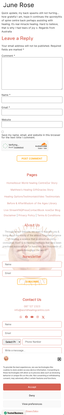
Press (25, 210)
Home (10, 182)
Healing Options (13, 196)
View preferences (32, 404)
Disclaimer (10, 215)
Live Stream (11, 210)
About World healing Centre (30, 182)
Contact (33, 210)
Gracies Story (45, 189)
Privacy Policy (32, 411)
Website (6, 119)
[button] (59, 359)
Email (6, 107)
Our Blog (55, 210)
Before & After (15, 203)
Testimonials (30, 196)
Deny (32, 395)
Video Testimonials (49, 196)
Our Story (51, 182)
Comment (8, 55)
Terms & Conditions (48, 215)
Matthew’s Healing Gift (24, 189)
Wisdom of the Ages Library (40, 203)
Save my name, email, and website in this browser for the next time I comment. (31, 136)
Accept (32, 387)
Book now (44, 210)
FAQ (20, 210)
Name (6, 95)
